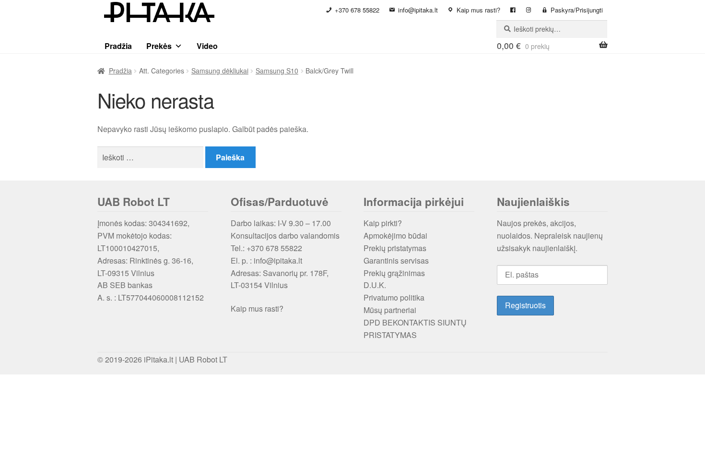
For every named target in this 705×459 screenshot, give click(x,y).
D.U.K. (375, 284)
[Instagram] (529, 10)
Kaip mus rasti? (478, 9)
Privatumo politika (394, 297)
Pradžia (118, 45)
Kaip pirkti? (383, 223)
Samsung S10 (277, 70)
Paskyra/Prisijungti (577, 9)
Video (207, 45)
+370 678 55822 (357, 9)
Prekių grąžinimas (394, 272)
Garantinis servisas (396, 260)
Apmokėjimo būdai (395, 235)
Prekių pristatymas (395, 248)
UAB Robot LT (203, 359)
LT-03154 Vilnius (259, 284)
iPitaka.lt (158, 359)
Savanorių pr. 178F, (296, 272)
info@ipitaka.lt (418, 9)
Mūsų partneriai (390, 309)
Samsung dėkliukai (219, 70)
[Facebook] (513, 10)
